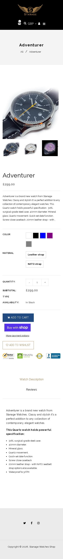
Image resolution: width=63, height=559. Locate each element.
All (21, 51)
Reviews (31, 389)
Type (6, 296)
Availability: (11, 302)
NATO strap (34, 264)
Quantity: (9, 281)
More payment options (17, 335)
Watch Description (32, 379)
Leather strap (36, 254)
